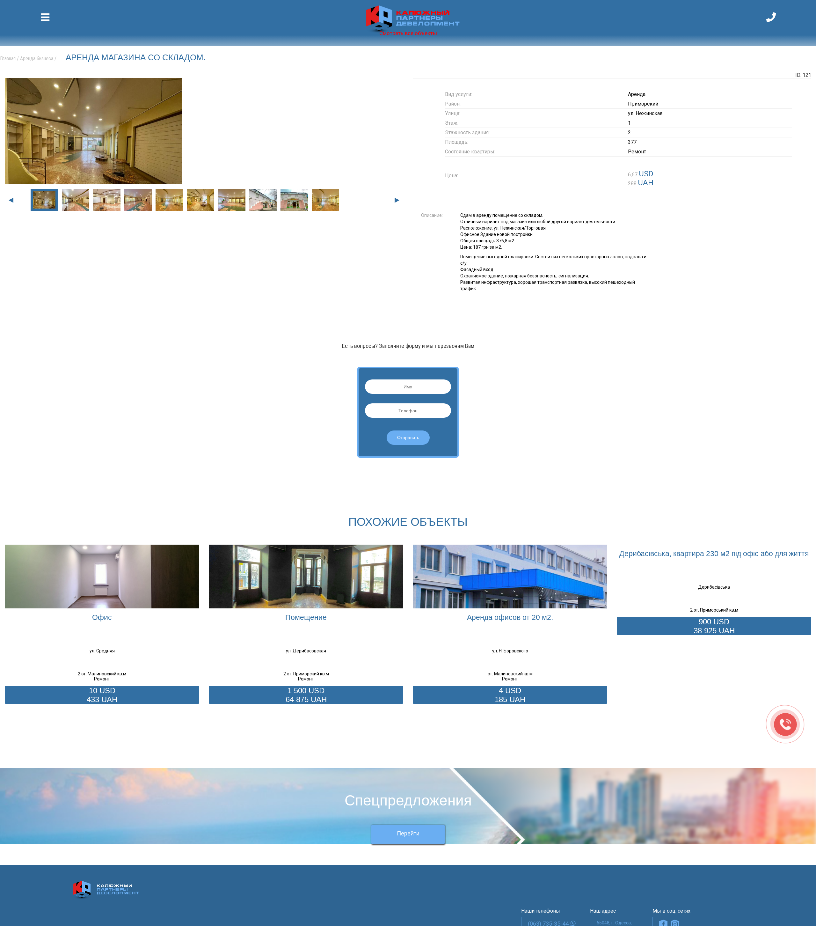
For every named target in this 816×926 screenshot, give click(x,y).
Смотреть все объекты (408, 33)
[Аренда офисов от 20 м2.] (510, 576)
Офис (102, 617)
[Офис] (102, 576)
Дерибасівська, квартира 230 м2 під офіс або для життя (714, 553)
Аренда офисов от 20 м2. (510, 617)
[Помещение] (306, 576)
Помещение (306, 617)
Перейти (408, 841)
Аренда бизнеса (36, 58)
